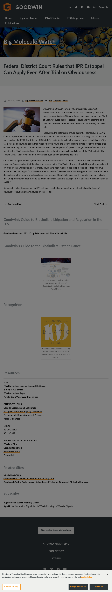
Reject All (99, 587)
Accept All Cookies (78, 587)
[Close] (107, 574)
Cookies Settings (11, 587)
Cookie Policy (86, 577)
